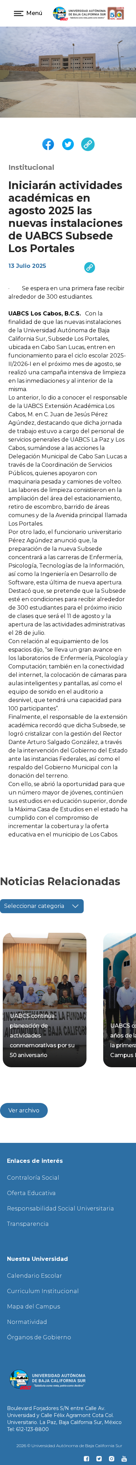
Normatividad (27, 1322)
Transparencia (28, 1224)
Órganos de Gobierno (39, 1337)
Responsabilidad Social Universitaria (60, 1208)
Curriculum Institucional (43, 1291)
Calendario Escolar (34, 1275)
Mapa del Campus (33, 1306)
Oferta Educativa (31, 1193)
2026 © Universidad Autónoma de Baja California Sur (69, 1445)
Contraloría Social (33, 1177)
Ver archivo (23, 1110)
